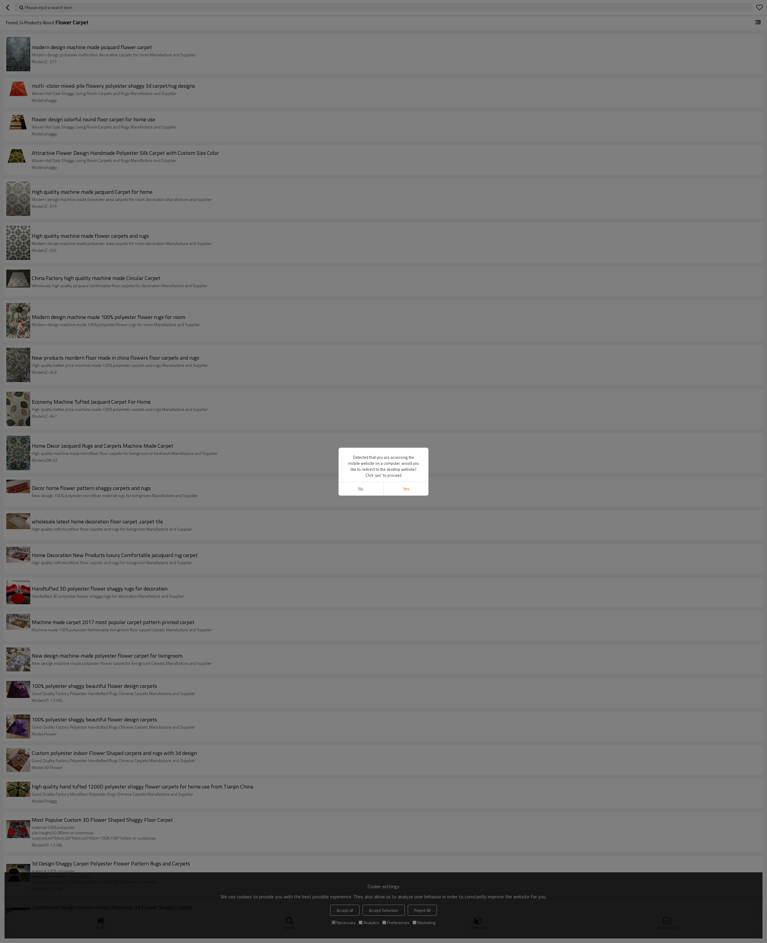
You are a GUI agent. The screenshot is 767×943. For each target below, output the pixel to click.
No (360, 488)
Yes (406, 488)
